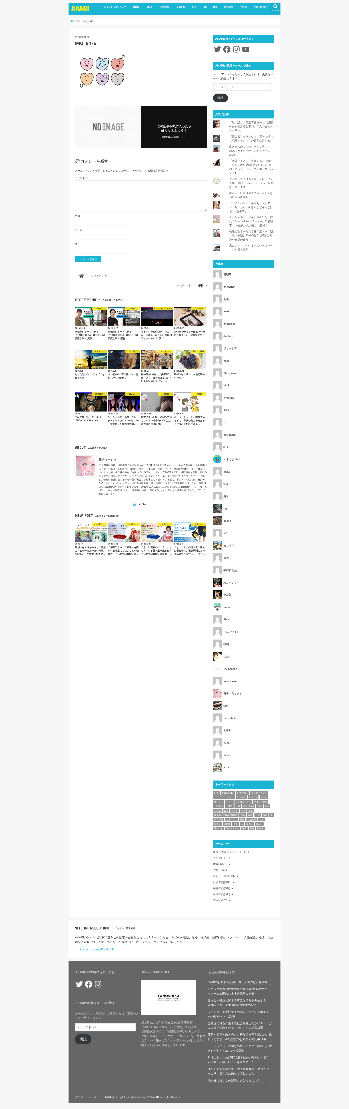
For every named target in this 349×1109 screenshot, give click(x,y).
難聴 (252, 828)
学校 (243, 810)
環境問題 (218, 819)
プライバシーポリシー (87, 1097)
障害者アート (232, 828)
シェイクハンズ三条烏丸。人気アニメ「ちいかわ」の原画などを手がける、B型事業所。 (251, 207)
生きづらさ (231, 819)
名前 (77, 215)
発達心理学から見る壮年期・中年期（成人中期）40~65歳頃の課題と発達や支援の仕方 (251, 235)
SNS (216, 793)
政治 (250, 815)
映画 (265, 815)
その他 (243, 7)
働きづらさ (248, 806)
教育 (194, 7)
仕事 (238, 806)
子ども (234, 810)
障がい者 (218, 828)
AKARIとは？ (260, 7)
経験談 (227, 824)
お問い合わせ (127, 1097)
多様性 (217, 810)
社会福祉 (252, 819)
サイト (79, 243)
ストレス (241, 797)
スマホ (264, 797)
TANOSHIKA (228, 793)
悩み (242, 815)
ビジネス (218, 802)
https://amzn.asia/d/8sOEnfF (96, 949)
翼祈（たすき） (109, 459)
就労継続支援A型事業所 (225, 815)
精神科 (217, 824)
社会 (242, 819)
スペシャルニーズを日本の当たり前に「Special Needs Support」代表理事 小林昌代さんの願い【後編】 (251, 221)
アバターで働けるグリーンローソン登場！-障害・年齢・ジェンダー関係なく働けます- (251, 183)
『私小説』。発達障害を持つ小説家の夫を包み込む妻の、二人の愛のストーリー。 (251, 126)
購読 (220, 98)
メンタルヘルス (243, 802)
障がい (150, 7)
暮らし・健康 (210, 7)
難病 (244, 828)
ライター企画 (260, 802)
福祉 (261, 819)
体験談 (136, 7)
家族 (250, 810)
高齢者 (260, 828)
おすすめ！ (242, 793)
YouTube (141, 504)
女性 (226, 810)
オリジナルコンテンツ (115, 7)
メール (79, 229)
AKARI (80, 8)
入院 (259, 806)
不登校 (229, 806)
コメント (81, 178)
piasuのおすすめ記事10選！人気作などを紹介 (238, 982)
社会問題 (228, 7)
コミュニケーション (224, 797)
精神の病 (165, 7)
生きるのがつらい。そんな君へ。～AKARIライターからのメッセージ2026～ (251, 150)
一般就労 (218, 806)
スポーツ (253, 797)
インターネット (259, 793)
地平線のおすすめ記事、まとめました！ (234, 1080)
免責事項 (109, 1097)
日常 (258, 815)
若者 (235, 824)
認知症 (249, 824)
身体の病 (180, 7)
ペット (229, 802)
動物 (267, 806)
